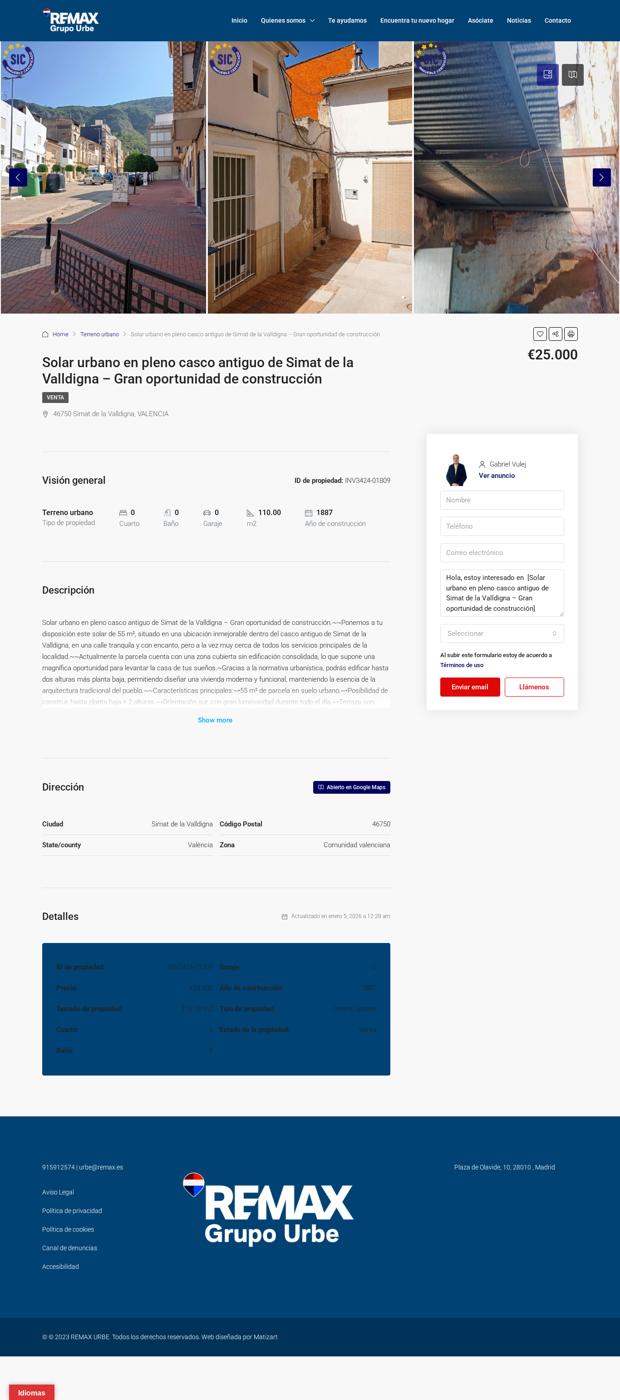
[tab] (548, 75)
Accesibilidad (60, 1266)
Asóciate (480, 20)
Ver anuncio (497, 476)
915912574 (58, 1167)
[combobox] (502, 633)
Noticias (519, 20)
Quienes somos (283, 20)
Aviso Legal (58, 1192)
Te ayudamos (347, 20)
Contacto (558, 20)
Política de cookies (68, 1229)
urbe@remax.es (101, 1167)
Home (61, 334)
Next (602, 177)
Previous (18, 177)
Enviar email (470, 687)
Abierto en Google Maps (355, 787)
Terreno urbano (99, 334)
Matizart (266, 1337)
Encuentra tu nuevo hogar (417, 20)
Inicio (239, 20)
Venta (55, 397)
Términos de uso (461, 665)
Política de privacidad (72, 1210)
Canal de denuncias (69, 1248)
